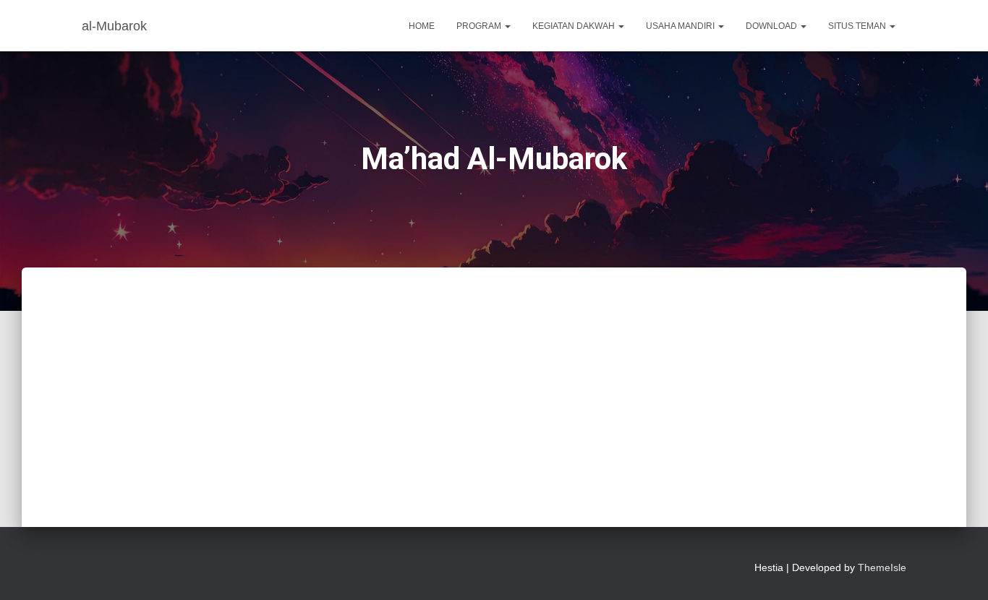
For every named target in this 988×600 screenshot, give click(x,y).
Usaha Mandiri (681, 26)
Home (422, 26)
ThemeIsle (882, 567)
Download (772, 26)
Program (479, 26)
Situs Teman (858, 26)
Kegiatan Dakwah (574, 26)
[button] (507, 26)
